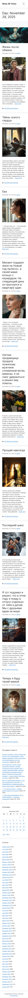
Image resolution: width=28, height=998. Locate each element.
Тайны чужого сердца (11, 119)
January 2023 (6, 946)
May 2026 (5, 854)
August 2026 (6, 847)
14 (17, 823)
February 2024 (6, 923)
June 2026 (5, 852)
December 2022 (7, 948)
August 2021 (6, 987)
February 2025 (6, 892)
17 (3, 827)
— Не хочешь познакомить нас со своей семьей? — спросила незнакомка (12, 797)
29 (20, 830)
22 (20, 827)
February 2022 (6, 971)
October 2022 (6, 951)
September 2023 (7, 936)
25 (7, 830)
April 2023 (5, 938)
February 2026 (6, 862)
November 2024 (7, 900)
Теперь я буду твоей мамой (11, 680)
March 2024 (5, 920)
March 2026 (5, 859)
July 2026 (5, 849)
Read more (18, 103)
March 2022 (5, 969)
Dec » (8, 834)
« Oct (3, 834)
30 (24, 830)
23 (24, 827)
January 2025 (6, 895)
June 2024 (5, 913)
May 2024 (5, 915)
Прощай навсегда (13, 450)
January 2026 (6, 864)
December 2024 (7, 898)
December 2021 (7, 976)
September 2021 (7, 984)
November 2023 (7, 931)
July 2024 (5, 910)
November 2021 (7, 979)
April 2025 (5, 887)
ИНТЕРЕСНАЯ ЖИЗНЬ (11, 108)
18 (7, 827)
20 (14, 827)
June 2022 (5, 961)
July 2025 (5, 880)
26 (10, 830)
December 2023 (7, 928)
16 (23, 823)
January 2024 (6, 926)
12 (10, 823)
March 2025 (5, 890)
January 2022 (6, 974)
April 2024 (5, 918)
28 (17, 830)
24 (3, 830)
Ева (4, 191)
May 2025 (5, 885)
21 (17, 827)
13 (13, 823)
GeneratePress (14, 995)
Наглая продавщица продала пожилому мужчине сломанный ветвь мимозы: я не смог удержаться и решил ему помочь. (13, 369)
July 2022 (5, 959)
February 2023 (6, 943)
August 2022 (6, 956)
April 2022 (5, 966)
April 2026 (5, 857)
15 (20, 823)
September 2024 (7, 905)
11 (6, 823)
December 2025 (7, 867)
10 (3, 823)
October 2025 (6, 872)
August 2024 (6, 908)
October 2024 (6, 903)
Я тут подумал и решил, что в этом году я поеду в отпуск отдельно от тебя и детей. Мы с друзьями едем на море (14, 602)
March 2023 (5, 941)
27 (13, 830)
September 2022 (7, 954)
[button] (14, 35)
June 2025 (5, 882)
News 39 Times (9, 4)
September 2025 (7, 875)
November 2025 (7, 870)
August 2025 (6, 877)
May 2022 (5, 964)
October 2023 (6, 933)
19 (10, 827)
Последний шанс (13, 525)
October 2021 (6, 982)
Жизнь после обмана (10, 48)
